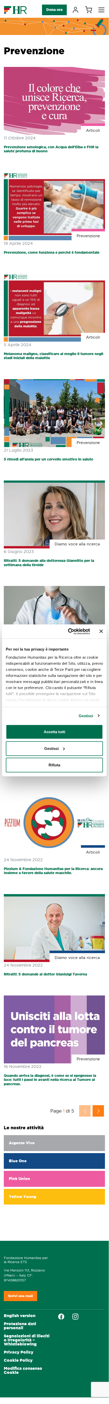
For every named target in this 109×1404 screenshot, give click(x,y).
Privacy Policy (18, 1352)
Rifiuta (54, 765)
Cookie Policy (18, 1360)
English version (19, 1316)
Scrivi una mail (20, 1296)
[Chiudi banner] (101, 631)
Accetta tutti (54, 732)
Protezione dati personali (20, 1326)
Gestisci (86, 715)
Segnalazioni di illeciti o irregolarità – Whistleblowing (27, 1340)
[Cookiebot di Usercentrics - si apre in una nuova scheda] (68, 631)
